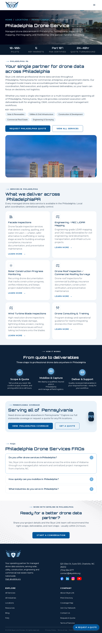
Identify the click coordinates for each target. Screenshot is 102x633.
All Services (10, 593)
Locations (21, 20)
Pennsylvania (40, 20)
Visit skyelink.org (13, 579)
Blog (7, 613)
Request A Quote (67, 618)
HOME (8, 20)
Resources (9, 608)
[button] (94, 5)
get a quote (67, 426)
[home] (12, 5)
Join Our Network (67, 608)
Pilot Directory (66, 598)
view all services (68, 128)
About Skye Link (67, 593)
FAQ (7, 618)
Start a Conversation (51, 535)
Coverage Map (66, 603)
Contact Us (65, 613)
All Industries (10, 598)
